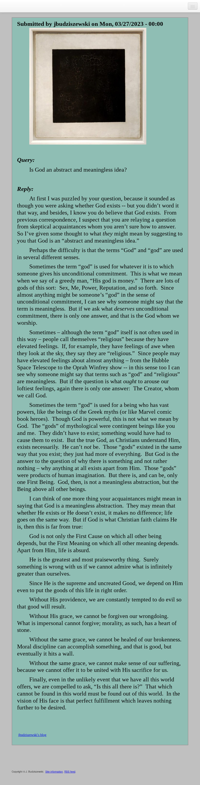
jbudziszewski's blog (32, 735)
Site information (54, 771)
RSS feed (69, 771)
